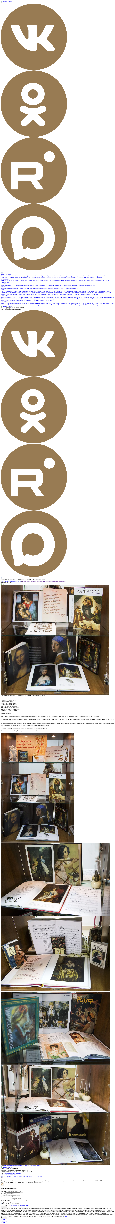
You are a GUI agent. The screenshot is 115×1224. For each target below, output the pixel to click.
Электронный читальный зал (50, 291)
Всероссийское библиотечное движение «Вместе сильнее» (38, 303)
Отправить (4, 1207)
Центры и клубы (99, 280)
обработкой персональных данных (20, 1205)
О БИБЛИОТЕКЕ (6, 274)
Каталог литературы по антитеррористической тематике (42, 294)
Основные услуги (44, 285)
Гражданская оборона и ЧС (69, 277)
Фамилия (4, 1191)
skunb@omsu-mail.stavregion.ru (13, 1173)
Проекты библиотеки (53, 276)
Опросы (106, 280)
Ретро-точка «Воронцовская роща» (25, 300)
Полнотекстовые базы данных (17, 292)
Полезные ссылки (11, 1176)
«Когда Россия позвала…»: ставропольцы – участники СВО (82, 297)
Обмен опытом (46, 305)
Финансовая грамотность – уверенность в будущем (73, 294)
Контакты (12, 280)
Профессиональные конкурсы (32, 305)
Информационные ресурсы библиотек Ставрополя (78, 292)
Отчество (3, 1195)
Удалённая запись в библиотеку (37, 280)
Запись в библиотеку (21, 280)
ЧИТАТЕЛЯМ (5, 279)
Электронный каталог (7, 291)
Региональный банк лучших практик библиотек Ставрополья (87, 303)
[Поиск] (5, 273)
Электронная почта (7, 1197)
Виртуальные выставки (47, 288)
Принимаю (4, 1218)
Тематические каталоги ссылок (54, 292)
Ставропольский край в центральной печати (63, 298)
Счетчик (3, 1176)
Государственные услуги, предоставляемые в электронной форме (19, 285)
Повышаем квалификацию (16, 305)
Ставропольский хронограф (24, 297)
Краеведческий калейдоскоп (43, 300)
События (15, 288)
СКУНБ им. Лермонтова (9, 581)
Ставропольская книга (38, 297)
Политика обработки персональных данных (29, 1176)
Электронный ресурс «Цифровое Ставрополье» (92, 291)
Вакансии (100, 277)
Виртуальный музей (81, 276)
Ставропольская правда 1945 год (55, 297)
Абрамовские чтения (44, 298)
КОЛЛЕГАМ (4, 302)
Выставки (37, 288)
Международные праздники (33, 1165)
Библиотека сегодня (20, 276)
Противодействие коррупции (28, 277)
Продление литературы (70, 280)
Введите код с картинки (8, 1202)
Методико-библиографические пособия (62, 305)
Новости (19, 581)
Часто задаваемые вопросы (12, 277)
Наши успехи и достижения (96, 276)
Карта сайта (4, 1174)
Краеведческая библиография (29, 298)
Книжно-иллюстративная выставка (14, 1165)
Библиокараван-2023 (80, 305)
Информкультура (98, 292)
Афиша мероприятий (7, 288)
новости (3, 286)
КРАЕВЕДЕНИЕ (5, 295)
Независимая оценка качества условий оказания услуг (79, 285)
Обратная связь (5, 282)
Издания (42, 292)
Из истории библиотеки (7, 276)
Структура (44, 276)
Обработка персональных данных (87, 277)
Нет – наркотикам (93, 294)
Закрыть (3, 1219)
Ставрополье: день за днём (26, 288)
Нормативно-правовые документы (11, 303)
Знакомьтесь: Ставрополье (8, 297)
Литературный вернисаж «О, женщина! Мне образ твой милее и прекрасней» (44, 581)
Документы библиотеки (33, 276)
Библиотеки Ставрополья (62, 303)
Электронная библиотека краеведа (11, 298)
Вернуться (4, 1221)
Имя (2, 1193)
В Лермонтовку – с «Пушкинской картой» (66, 288)
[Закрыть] (2, 1184)
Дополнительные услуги (56, 285)
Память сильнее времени (107, 297)
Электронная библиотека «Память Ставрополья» (28, 291)
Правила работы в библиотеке (55, 280)
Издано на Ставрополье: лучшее (68, 291)
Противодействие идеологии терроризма (49, 277)
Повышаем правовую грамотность (15, 294)
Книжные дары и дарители (67, 276)
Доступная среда (89, 280)
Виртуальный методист (93, 305)
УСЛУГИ (3, 283)
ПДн (66, 1216)
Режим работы (5, 280)
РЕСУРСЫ (4, 289)
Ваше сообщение (6, 1200)
